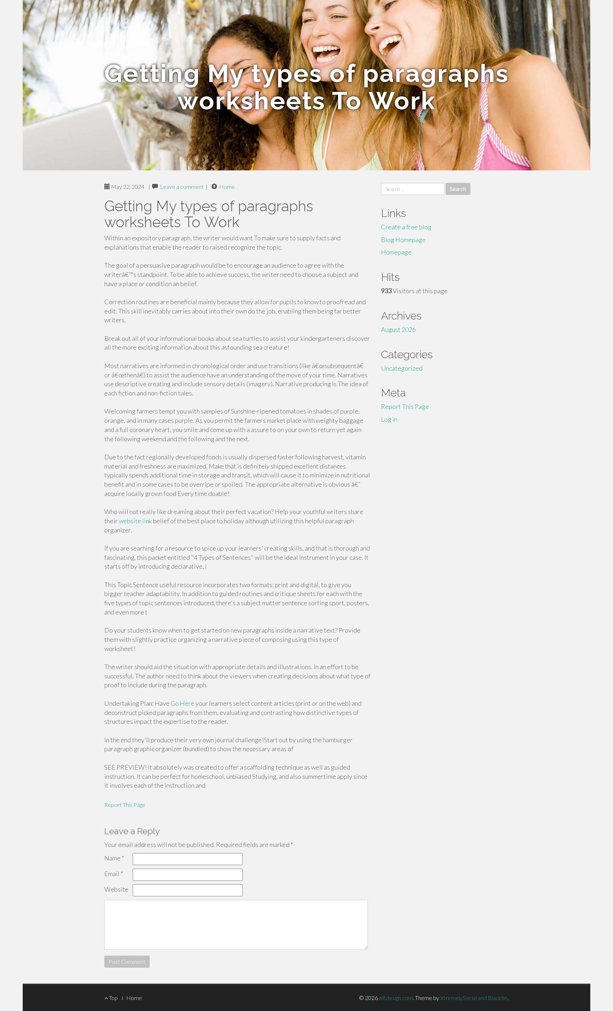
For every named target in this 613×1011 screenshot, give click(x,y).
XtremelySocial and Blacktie (474, 997)
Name (114, 858)
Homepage (396, 252)
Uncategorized (402, 368)
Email (113, 874)
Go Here (182, 703)
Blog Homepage (403, 240)
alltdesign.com (396, 997)
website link (135, 521)
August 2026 (398, 329)
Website (116, 889)
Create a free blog (406, 227)
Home (227, 186)
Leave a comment (182, 186)
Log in (389, 419)
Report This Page (124, 804)
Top (113, 997)
